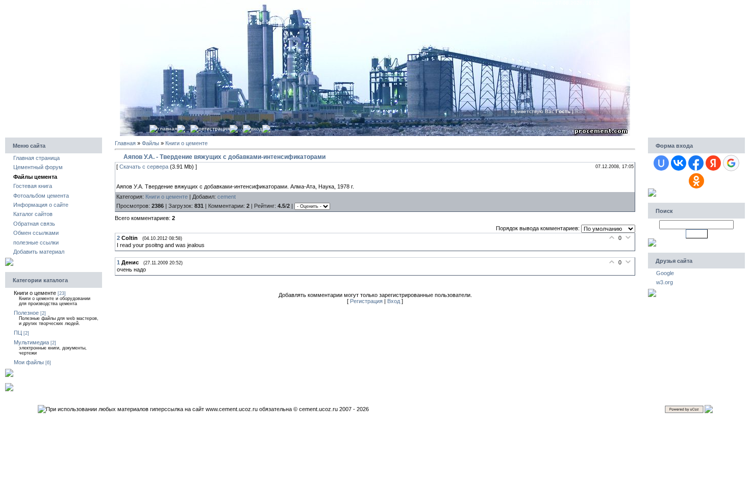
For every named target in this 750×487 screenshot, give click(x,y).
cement (226, 197)
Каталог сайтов (33, 214)
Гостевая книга (32, 186)
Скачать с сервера (143, 167)
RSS (587, 111)
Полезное (26, 313)
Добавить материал (38, 252)
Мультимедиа (31, 342)
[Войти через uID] (661, 163)
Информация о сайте (40, 205)
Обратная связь (34, 224)
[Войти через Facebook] (696, 163)
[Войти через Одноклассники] (696, 180)
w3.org (664, 282)
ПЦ (18, 333)
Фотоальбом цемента (41, 196)
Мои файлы (29, 362)
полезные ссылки (36, 242)
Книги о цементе (35, 293)
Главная (167, 128)
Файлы (150, 143)
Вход (256, 128)
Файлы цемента (35, 177)
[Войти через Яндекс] (713, 163)
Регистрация (214, 128)
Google (665, 273)
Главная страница (36, 158)
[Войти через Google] (731, 163)
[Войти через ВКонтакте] (678, 163)
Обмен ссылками (36, 233)
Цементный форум (38, 167)
